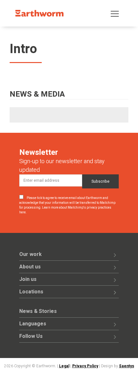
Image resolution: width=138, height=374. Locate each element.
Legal (64, 366)
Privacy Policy (85, 366)
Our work (30, 254)
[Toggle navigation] (115, 13)
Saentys (126, 366)
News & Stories (38, 311)
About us (30, 267)
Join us (28, 279)
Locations (31, 292)
